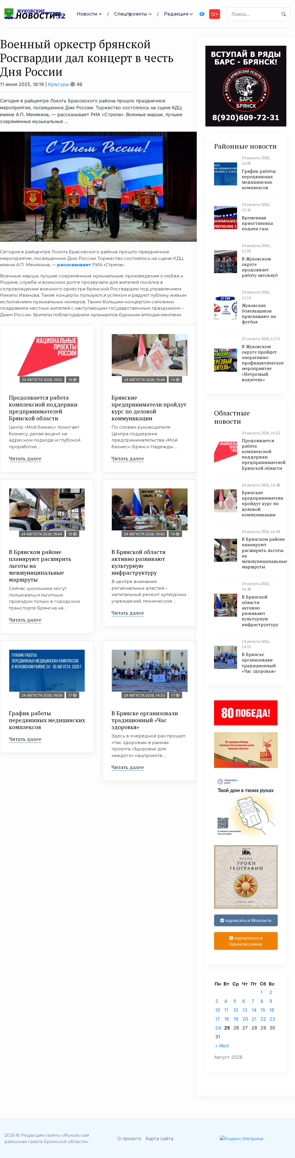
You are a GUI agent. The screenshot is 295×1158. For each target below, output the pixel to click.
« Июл (222, 1045)
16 (271, 1010)
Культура (58, 84)
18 (226, 1019)
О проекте (129, 1138)
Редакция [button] (176, 14)
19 (235, 1019)
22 (263, 1019)
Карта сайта (159, 1138)
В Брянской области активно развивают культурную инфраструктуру (138, 562)
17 (217, 1019)
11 (226, 1010)
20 (245, 1019)
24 (218, 1028)
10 (217, 1010)
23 (272, 1019)
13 (244, 1010)
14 (253, 1010)
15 (262, 1010)
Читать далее (25, 458)
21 (253, 1019)
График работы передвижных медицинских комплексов (47, 720)
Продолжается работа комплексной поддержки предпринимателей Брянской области (43, 408)
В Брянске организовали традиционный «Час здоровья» (144, 720)
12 (235, 1010)
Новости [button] (87, 14)
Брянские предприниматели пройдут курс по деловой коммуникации (148, 408)
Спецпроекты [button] (130, 14)
